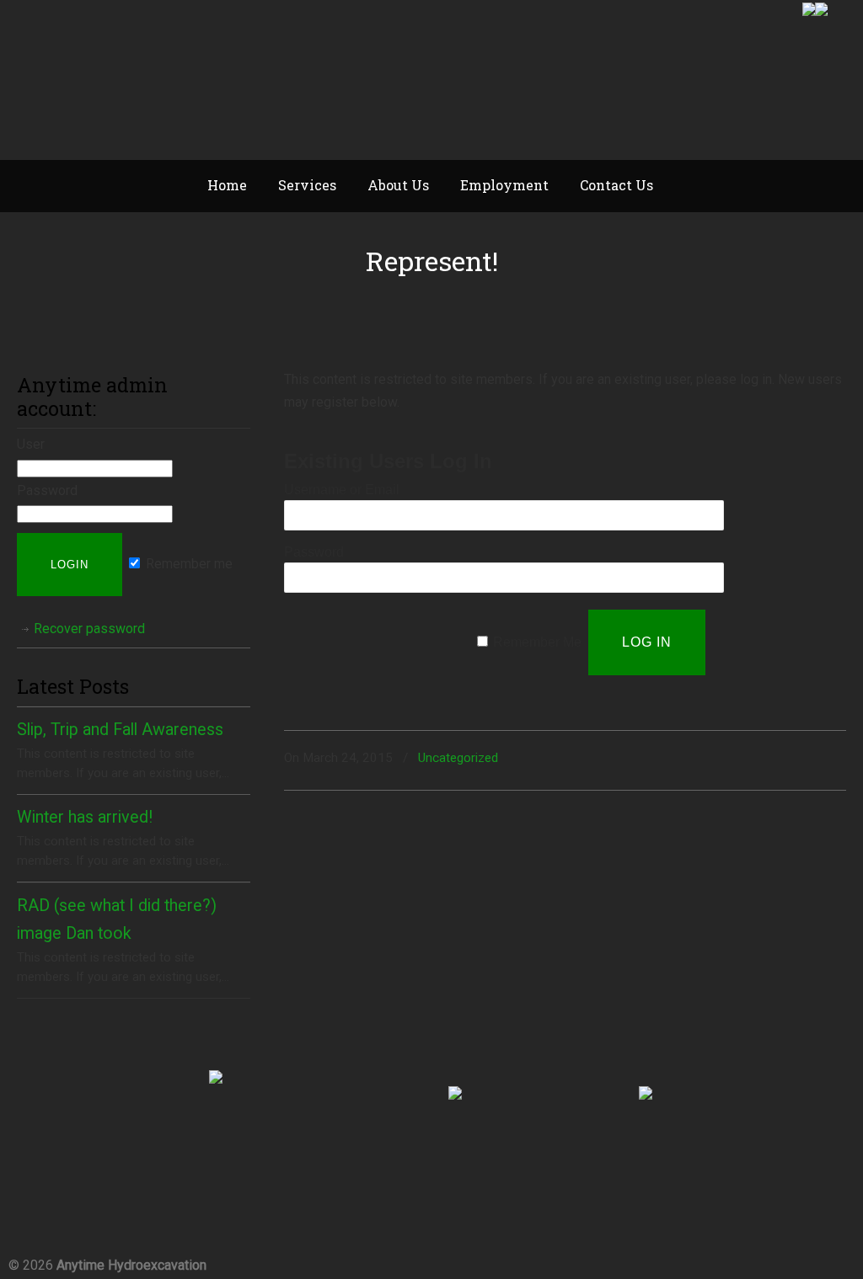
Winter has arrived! (85, 817)
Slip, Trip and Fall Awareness (120, 729)
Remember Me (537, 642)
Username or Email (341, 489)
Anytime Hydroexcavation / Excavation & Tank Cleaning (168, 81)
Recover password (89, 629)
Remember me (187, 564)
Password (314, 552)
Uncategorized (458, 757)
